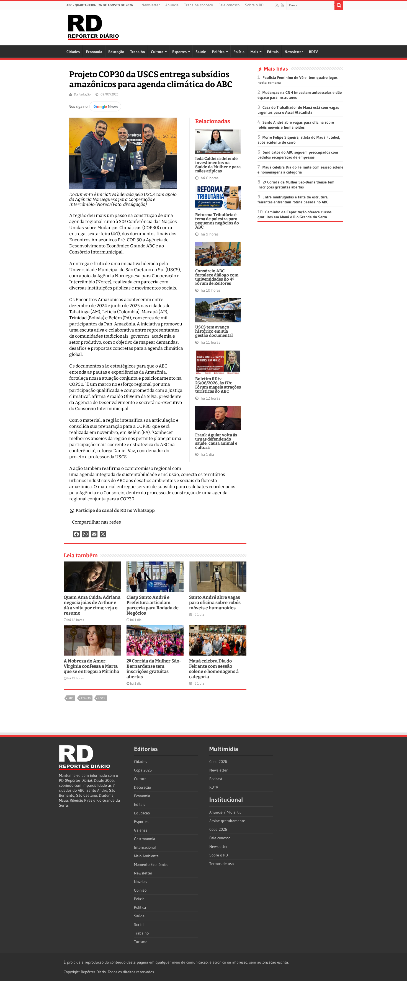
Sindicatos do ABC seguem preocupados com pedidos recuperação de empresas (297, 155)
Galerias (140, 830)
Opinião (140, 890)
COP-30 (86, 698)
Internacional (145, 847)
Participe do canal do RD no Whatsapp (115, 510)
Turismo (140, 941)
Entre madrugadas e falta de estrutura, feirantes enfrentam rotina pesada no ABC (292, 200)
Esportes (179, 51)
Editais (273, 51)
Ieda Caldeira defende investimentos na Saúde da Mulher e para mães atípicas (218, 165)
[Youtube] (282, 5)
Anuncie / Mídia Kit (225, 812)
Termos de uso (221, 863)
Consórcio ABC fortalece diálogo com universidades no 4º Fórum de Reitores (216, 277)
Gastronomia (144, 838)
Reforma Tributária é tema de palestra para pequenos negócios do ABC (217, 221)
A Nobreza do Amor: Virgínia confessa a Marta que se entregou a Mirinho (91, 666)
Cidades (73, 51)
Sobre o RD (254, 4)
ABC (70, 698)
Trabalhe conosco (198, 4)
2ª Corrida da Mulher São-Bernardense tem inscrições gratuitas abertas (154, 668)
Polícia (238, 51)
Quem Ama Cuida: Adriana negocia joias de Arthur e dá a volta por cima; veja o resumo (92, 605)
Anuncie (172, 4)
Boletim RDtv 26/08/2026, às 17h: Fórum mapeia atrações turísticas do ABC (218, 385)
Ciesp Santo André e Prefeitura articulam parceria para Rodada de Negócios (153, 605)
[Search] (338, 5)
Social (139, 924)
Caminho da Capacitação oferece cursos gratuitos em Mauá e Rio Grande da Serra (294, 214)
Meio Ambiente (146, 855)
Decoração (142, 787)
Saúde (200, 51)
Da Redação (82, 94)
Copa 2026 (143, 770)
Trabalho (137, 51)
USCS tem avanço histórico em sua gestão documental (214, 331)
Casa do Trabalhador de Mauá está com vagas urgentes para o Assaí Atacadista (298, 110)
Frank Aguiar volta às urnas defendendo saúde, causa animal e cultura (216, 441)
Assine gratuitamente (227, 820)
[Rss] (277, 5)
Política (218, 51)
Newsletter (150, 4)
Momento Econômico (151, 864)
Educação (116, 51)
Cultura (157, 51)
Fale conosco (228, 4)
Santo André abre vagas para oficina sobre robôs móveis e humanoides (215, 602)
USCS (101, 698)
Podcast (215, 778)
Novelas (140, 881)
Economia (94, 51)
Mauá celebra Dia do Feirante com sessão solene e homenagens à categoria (214, 668)
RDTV (313, 51)
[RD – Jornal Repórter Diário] (93, 26)
